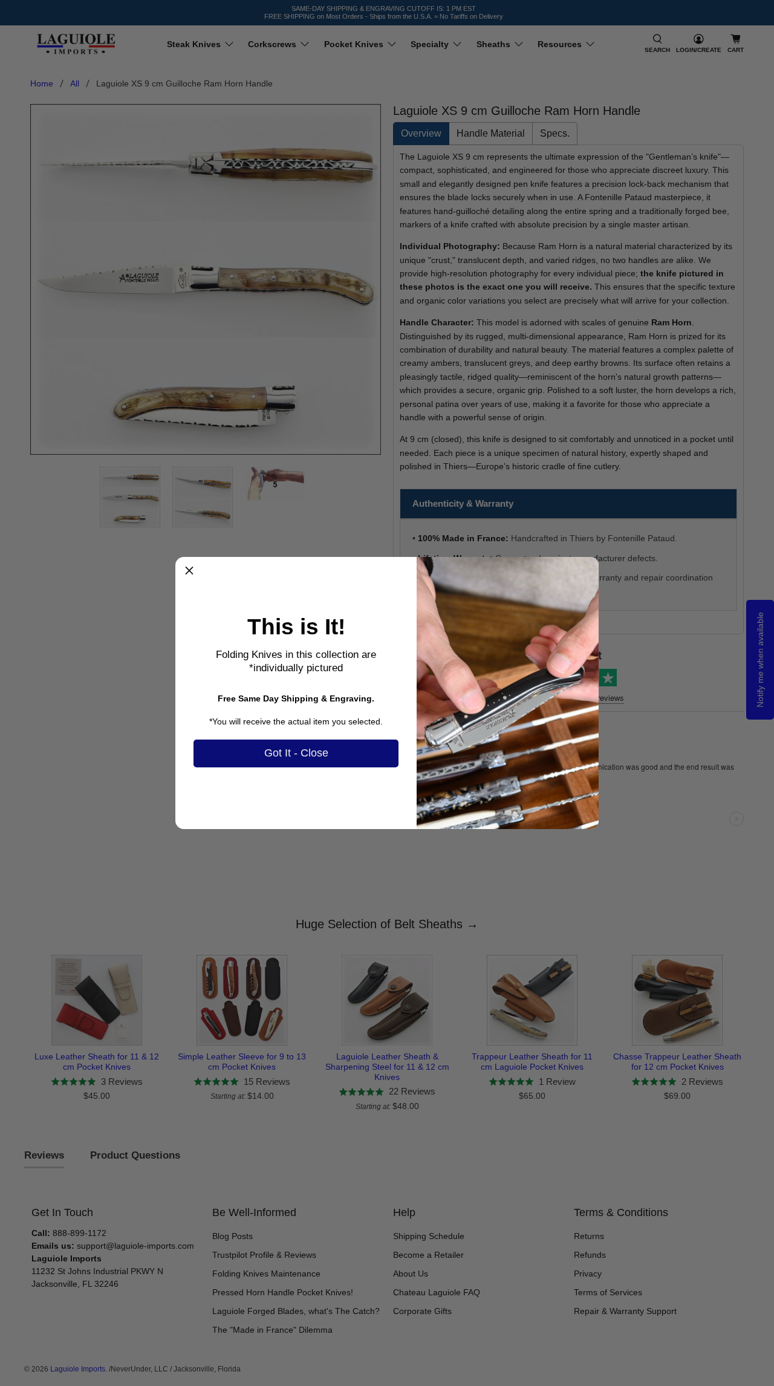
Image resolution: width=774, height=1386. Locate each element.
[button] (189, 571)
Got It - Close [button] (296, 753)
